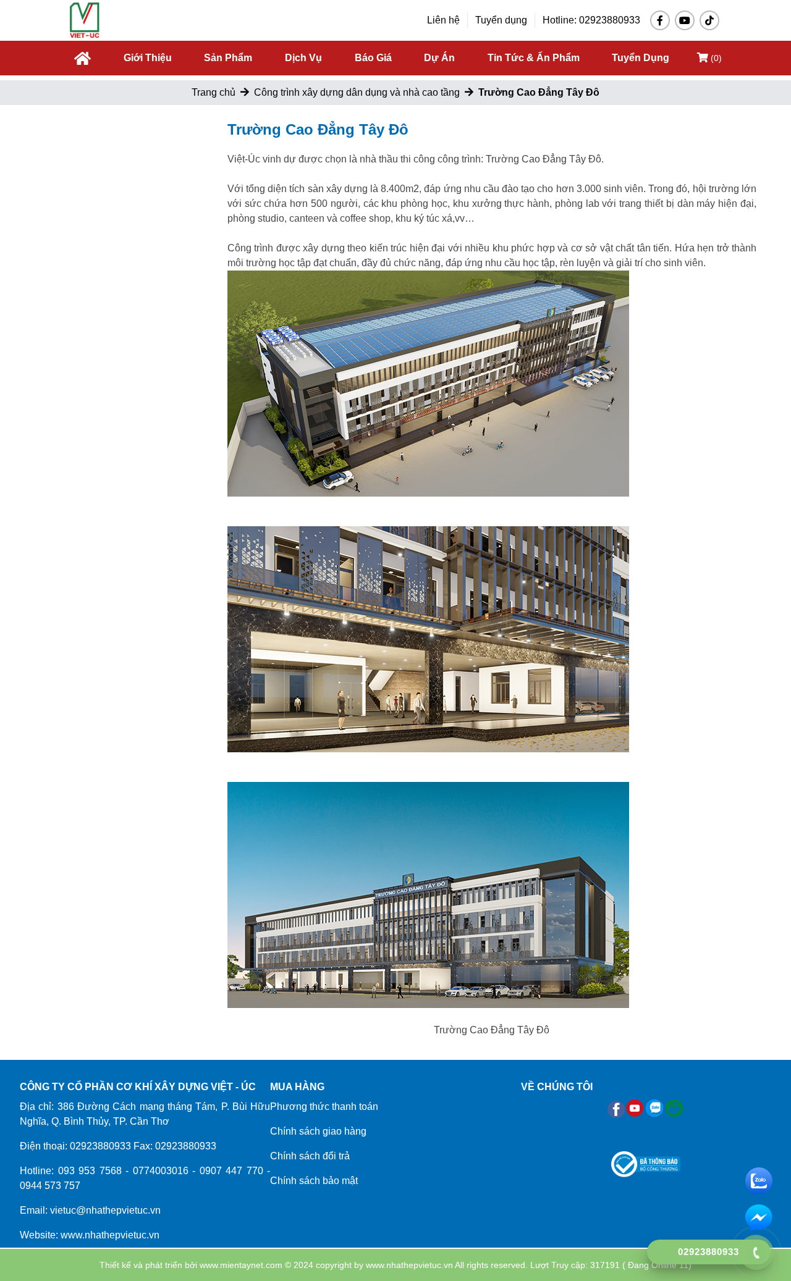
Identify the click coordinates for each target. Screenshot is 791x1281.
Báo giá (373, 57)
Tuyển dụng (501, 20)
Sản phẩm (228, 57)
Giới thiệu (148, 57)
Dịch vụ (303, 57)
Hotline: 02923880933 (591, 20)
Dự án (439, 57)
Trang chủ (213, 92)
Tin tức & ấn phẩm (534, 57)
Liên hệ (443, 20)
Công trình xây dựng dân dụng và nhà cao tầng (357, 92)
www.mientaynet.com (241, 1265)
